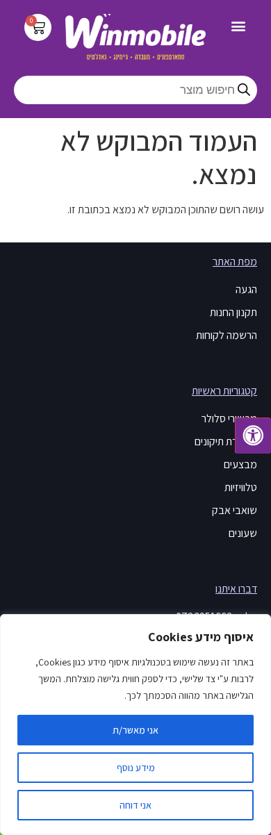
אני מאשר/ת (135, 730)
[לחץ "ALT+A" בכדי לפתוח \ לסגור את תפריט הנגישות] (253, 436)
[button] (238, 25)
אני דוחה (135, 805)
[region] (135, 724)
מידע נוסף (136, 767)
